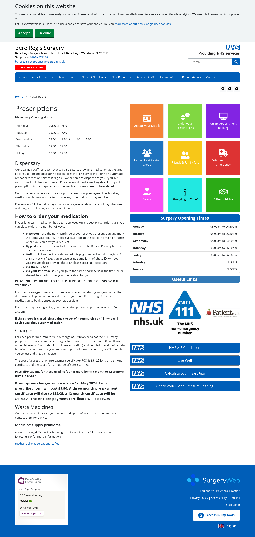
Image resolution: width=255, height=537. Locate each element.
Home (23, 77)
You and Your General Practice (220, 491)
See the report (29, 513)
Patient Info (167, 77)
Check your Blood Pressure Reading (184, 386)
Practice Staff (145, 77)
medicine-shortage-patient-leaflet (37, 443)
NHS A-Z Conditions (185, 347)
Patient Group (191, 77)
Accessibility (219, 498)
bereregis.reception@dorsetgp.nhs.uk (40, 61)
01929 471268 (39, 57)
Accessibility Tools (220, 515)
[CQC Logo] (29, 483)
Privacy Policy (199, 498)
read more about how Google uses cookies (143, 24)
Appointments (41, 77)
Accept (24, 33)
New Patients (120, 77)
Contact (211, 77)
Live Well (185, 360)
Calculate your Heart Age (185, 373)
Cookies (235, 498)
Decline (44, 33)
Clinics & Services (93, 77)
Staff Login (233, 505)
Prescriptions (67, 77)
